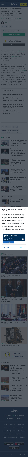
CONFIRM (8, 242)
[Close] (25, 209)
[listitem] (13, 236)
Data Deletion (6, 247)
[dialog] (14, 228)
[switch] (23, 239)
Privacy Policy (22, 247)
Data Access (14, 247)
